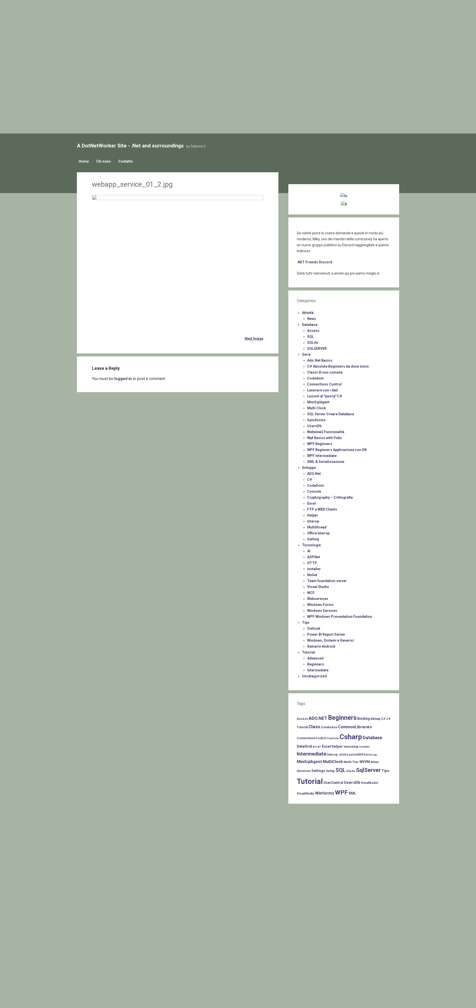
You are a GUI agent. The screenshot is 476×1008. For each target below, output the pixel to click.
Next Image (254, 339)
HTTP (312, 563)
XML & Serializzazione (325, 462)
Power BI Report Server (326, 634)
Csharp (351, 737)
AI (308, 551)
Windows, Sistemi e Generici (330, 640)
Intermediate (317, 670)
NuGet (312, 575)
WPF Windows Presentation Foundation (339, 617)
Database (310, 325)
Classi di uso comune (325, 372)
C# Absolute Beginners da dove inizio (338, 366)
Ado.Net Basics (319, 360)
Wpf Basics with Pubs (324, 438)
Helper (312, 515)
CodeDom (315, 485)
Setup (330, 771)
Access (313, 331)
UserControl (333, 783)
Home (84, 161)
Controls (333, 738)
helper (337, 746)
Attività (308, 313)
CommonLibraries (355, 727)
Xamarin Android (321, 646)
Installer (314, 569)
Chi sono (103, 161)
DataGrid (304, 746)
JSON (342, 754)
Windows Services (322, 611)
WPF (341, 792)
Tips (305, 623)
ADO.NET (318, 718)
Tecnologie (311, 545)
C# (309, 480)
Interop (313, 521)
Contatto (125, 161)
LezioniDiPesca (359, 754)
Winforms (324, 793)
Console (314, 491)
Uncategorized (314, 676)
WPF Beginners (319, 444)
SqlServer (368, 770)
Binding (363, 719)
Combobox (329, 727)
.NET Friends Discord (314, 262)
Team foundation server (327, 581)
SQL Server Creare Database (330, 414)
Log (374, 754)
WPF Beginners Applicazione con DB (337, 450)
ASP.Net (313, 557)
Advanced (315, 658)
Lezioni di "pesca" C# (324, 396)
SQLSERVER (317, 348)
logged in (123, 378)
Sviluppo (309, 468)
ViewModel (369, 783)
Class (314, 727)
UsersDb (314, 426)
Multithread (317, 527)
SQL (310, 337)
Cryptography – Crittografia (330, 497)
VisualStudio (305, 793)
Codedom (315, 378)
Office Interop (318, 533)
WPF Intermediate (322, 456)
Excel (311, 503)
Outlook (313, 628)
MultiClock (333, 761)
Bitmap (375, 719)
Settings (318, 771)
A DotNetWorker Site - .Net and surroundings (130, 146)
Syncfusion (316, 420)
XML (352, 793)
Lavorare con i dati (322, 390)
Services (304, 771)
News (311, 319)
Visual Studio (318, 587)
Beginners (315, 664)
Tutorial (308, 652)
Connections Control (324, 384)
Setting (313, 539)
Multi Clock (316, 408)
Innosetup (351, 746)
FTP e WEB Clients (322, 509)
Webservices (317, 599)
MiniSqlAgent (318, 402)
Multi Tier (351, 762)
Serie (306, 354)
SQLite (312, 343)
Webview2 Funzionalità (325, 432)
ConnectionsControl (311, 738)
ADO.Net (314, 474)
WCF (311, 593)
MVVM (364, 762)
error (317, 746)
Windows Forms (320, 605)
